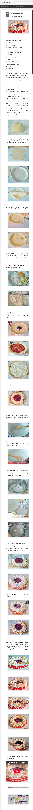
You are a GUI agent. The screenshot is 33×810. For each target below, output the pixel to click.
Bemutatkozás (19, 6)
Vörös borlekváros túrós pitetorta (17, 15)
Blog (14, 6)
